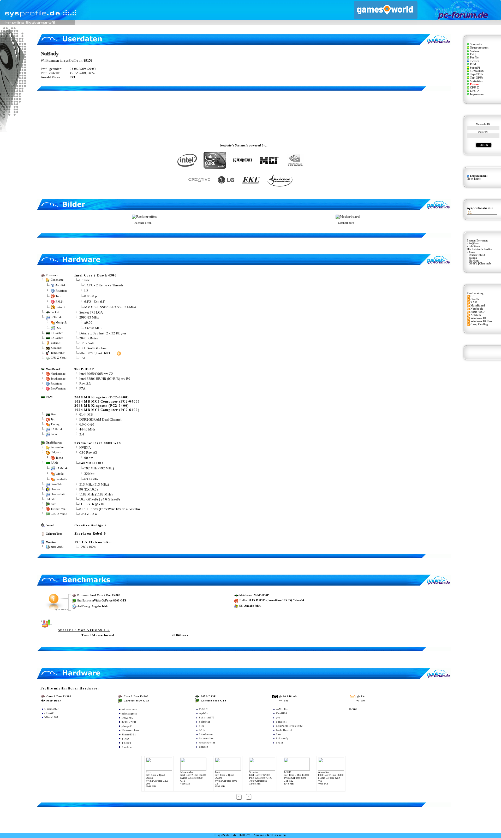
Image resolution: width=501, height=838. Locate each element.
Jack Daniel (284, 730)
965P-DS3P (84, 369)
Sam (279, 734)
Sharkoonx (206, 734)
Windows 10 (478, 318)
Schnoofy (282, 738)
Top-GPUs (476, 77)
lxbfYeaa (474, 246)
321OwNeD (129, 722)
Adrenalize (206, 738)
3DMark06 (477, 70)
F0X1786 (127, 717)
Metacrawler (207, 742)
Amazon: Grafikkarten (270, 835)
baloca (473, 257)
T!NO (125, 738)
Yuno (472, 252)
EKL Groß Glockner (93, 348)
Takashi (281, 721)
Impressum (477, 94)
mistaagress (129, 713)
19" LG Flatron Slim (93, 542)
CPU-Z (474, 87)
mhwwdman (130, 709)
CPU (473, 296)
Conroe (84, 280)
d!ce (201, 725)
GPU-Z (474, 91)
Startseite (476, 44)
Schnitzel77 (206, 717)
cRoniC (49, 713)
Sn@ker (474, 243)
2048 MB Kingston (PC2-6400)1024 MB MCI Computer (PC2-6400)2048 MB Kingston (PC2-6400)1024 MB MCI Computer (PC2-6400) (106, 403)
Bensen (203, 746)
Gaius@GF (51, 708)
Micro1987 (51, 717)
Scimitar (204, 721)
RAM (473, 302)
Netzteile (475, 315)
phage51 (127, 726)
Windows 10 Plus (481, 321)
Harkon (474, 260)
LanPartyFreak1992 (289, 725)
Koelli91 (281, 713)
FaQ (473, 54)
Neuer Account (479, 47)
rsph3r (203, 713)
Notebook (476, 308)
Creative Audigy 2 (90, 525)
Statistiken (476, 81)
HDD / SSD (477, 311)
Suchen (474, 51)
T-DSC (203, 709)
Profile (474, 57)
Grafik (474, 299)
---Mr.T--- (282, 709)
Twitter (474, 61)
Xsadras (127, 747)
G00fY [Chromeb (480, 263)
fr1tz (202, 730)
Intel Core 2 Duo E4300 (95, 275)
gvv (278, 717)
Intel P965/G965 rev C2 (96, 374)
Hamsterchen (130, 730)
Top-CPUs (476, 74)
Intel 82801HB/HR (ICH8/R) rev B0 (104, 379)
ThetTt (126, 742)
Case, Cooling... (480, 324)
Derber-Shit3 (477, 254)
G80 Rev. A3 (88, 453)
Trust (279, 742)
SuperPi (475, 67)
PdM (473, 64)
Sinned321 (129, 734)
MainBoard (477, 305)
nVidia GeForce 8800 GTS (98, 443)
